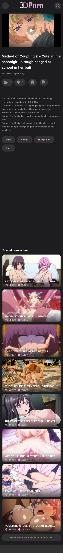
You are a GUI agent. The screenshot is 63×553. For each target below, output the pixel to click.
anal (8, 139)
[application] (31, 30)
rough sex (44, 139)
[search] (57, 5)
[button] (31, 30)
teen (8, 148)
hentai (24, 139)
